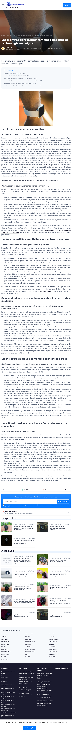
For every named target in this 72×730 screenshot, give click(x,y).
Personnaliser (43, 728)
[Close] (56, 359)
